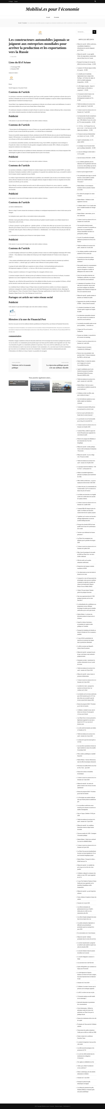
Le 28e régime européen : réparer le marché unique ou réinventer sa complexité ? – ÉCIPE (86, 88)
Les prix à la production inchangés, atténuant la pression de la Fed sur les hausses (86, 239)
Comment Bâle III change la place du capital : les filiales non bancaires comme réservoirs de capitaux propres (86, 510)
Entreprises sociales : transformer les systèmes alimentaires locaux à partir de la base (86, 662)
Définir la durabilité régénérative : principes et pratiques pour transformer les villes (86, 474)
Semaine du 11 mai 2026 (83, 1077)
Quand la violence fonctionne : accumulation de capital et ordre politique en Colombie (85, 624)
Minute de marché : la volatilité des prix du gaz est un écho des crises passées (85, 867)
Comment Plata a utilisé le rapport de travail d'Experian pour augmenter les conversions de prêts (86, 433)
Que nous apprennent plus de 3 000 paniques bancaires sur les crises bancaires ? (86, 598)
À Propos (11, 1)
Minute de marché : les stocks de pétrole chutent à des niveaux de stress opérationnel (86, 785)
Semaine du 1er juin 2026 (83, 903)
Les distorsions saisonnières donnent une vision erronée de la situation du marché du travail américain (86, 317)
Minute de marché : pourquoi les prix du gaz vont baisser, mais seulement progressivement (86, 654)
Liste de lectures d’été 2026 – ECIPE (86, 157)
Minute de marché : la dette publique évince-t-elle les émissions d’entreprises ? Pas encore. (86, 448)
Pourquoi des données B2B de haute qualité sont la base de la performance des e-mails (86, 526)
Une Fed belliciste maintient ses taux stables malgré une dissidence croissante (86, 401)
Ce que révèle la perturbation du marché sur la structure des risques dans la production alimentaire (85, 640)
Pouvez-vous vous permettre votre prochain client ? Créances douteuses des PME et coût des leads (86, 355)
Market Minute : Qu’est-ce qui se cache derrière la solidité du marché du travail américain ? (86, 387)
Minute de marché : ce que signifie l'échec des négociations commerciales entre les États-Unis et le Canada (86, 56)
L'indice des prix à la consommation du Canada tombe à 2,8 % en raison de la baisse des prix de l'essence (86, 488)
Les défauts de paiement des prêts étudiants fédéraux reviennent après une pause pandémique (85, 1089)
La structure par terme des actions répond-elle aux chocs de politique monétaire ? (85, 259)
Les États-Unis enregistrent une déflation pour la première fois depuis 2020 (86, 540)
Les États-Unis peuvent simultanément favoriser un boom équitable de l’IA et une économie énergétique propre (86, 853)
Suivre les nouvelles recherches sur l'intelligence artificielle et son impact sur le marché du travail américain (86, 277)
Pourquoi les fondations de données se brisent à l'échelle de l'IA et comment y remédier (86, 632)
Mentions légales (58, 1106)
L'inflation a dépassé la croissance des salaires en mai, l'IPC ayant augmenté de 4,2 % (86, 875)
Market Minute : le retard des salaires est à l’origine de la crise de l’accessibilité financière (86, 363)
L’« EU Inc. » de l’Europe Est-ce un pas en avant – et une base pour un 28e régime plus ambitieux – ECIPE (86, 128)
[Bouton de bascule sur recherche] (95, 1)
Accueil (48, 17)
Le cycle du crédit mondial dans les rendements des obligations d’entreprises (85, 1056)
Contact (16, 1)
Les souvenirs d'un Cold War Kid (85, 962)
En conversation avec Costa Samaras (86, 933)
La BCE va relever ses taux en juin (85, 992)
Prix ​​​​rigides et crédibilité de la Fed (85, 1062)
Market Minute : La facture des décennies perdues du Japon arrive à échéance (86, 616)
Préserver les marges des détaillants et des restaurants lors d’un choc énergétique (86, 441)
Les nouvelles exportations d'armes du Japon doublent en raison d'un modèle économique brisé (86, 748)
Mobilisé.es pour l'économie (52, 9)
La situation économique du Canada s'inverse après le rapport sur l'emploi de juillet (86, 309)
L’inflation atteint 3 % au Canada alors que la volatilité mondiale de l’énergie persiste (86, 207)
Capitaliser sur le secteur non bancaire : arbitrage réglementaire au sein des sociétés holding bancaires (86, 518)
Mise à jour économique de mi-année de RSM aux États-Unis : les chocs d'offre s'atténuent (86, 554)
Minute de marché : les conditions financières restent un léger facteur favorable (85, 827)
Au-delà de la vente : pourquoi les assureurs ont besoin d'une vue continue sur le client (85, 688)
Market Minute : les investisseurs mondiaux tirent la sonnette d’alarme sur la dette (86, 187)
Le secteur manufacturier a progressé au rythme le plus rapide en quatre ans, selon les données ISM (86, 945)
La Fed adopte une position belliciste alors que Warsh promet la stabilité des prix (86, 799)
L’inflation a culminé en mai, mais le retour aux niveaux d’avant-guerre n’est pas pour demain (86, 712)
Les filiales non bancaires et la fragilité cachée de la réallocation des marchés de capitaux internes (86, 496)
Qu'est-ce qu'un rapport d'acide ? (85, 171)
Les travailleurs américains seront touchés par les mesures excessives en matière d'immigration (86, 807)
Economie (56, 17)
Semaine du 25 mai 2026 (83, 982)
